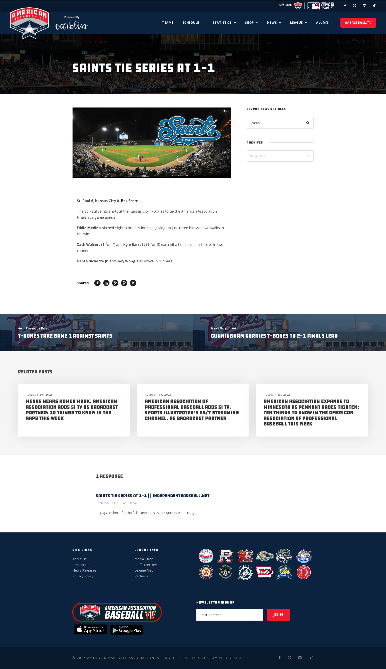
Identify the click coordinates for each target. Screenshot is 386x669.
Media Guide (144, 559)
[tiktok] (374, 5)
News (272, 22)
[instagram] (364, 5)
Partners (141, 576)
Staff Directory (145, 564)
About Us (79, 559)
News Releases (84, 570)
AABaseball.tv (358, 22)
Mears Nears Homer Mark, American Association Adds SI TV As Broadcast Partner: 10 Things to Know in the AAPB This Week (72, 409)
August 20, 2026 (39, 395)
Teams (168, 22)
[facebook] (345, 5)
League (296, 22)
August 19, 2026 (158, 395)
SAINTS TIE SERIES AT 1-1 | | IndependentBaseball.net (153, 495)
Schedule (191, 22)
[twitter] (354, 5)
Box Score (129, 200)
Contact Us (80, 564)
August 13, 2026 (277, 395)
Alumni (322, 22)
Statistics (222, 22)
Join (278, 614)
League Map (143, 570)
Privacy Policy (82, 576)
